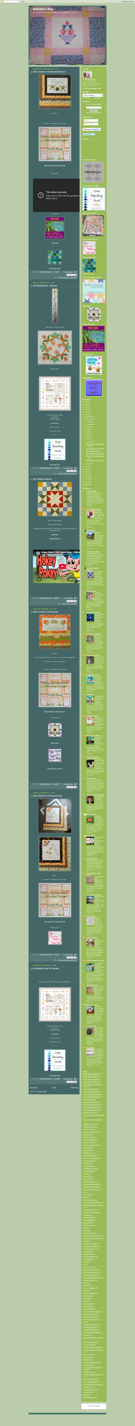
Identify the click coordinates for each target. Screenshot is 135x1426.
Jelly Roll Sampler (89, 1257)
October (89, 422)
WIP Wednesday (89, 1397)
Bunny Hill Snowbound (91, 1158)
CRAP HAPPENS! (91, 860)
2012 (86, 479)
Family (86, 1197)
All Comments (89, 124)
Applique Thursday (90, 1124)
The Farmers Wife (89, 1379)
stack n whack (88, 1354)
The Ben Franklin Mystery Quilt (93, 1374)
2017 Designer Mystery (42, 479)
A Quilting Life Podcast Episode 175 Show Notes (93, 493)
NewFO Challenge (89, 1293)
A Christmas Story (89, 1112)
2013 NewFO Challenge (91, 1082)
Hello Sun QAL (88, 1225)
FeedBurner (97, 112)
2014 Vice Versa (89, 1099)
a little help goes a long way (99, 761)
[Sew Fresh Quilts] (94, 374)
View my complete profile (92, 88)
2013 (86, 477)
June (88, 432)
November (89, 419)
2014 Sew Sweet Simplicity (92, 1094)
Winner (86, 1395)
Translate (97, 98)
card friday (98, 717)
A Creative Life (91, 1026)
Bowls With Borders (90, 1155)
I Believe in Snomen (90, 1243)
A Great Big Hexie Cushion (99, 593)
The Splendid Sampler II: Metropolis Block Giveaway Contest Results (99, 967)
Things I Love (88, 1387)
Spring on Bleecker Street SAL (67, 473)
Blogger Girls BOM (90, 1140)
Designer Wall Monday (91, 1189)
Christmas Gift (88, 1166)
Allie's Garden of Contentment (67, 277)
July (87, 429)
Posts (87, 120)
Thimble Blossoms (55, 538)
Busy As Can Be (91, 1005)
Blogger (97, 1406)
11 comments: (68, 954)
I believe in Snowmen (90, 1246)
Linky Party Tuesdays (91, 1272)
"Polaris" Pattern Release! (99, 615)
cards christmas (89, 1161)
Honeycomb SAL (89, 1233)
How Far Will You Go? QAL (92, 1236)
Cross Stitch (88, 1176)
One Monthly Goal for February (46, 968)
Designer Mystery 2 (90, 1182)
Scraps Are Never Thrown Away (99, 1008)
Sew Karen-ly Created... (94, 612)
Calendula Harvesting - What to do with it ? (99, 818)
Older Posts (74, 1087)
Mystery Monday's (89, 1288)
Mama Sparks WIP (55, 268)
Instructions (87, 1251)
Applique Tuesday (89, 1127)
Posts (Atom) (42, 1091)
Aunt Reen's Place (92, 985)
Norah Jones (88, 1296)
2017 (86, 467)
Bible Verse (87, 1134)
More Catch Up (99, 737)
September (89, 424)
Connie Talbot (88, 1171)
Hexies (86, 1228)
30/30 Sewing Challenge (91, 1110)
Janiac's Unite (88, 1254)
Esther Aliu (54, 243)
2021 (86, 407)
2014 (86, 474)
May (87, 434)
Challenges (87, 1163)
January (89, 464)
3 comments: (69, 272)
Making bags (98, 511)
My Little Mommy (99, 796)
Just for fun (87, 1267)
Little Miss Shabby (92, 552)
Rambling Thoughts (90, 1327)
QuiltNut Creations (92, 716)
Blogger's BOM (88, 1142)
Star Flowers (88, 1360)
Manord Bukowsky (90, 1280)
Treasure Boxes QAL (90, 1389)
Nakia (86, 1291)
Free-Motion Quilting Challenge (93, 1205)
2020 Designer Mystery (91, 1107)
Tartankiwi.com (88, 1372)
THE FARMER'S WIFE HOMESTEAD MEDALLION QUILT (99, 880)
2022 (86, 404)
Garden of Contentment (91, 1212)
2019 (86, 412)
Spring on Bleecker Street (92, 1347)
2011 (86, 482)
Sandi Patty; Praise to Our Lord (93, 1337)
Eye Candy (87, 1195)
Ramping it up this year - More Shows (99, 1029)
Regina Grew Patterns (91, 1330)
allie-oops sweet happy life (95, 795)
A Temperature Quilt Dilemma (99, 697)
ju (84, 1264)
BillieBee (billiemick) (91, 79)
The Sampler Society (90, 1382)
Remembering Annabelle (91, 1332)
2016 (86, 469)
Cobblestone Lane (89, 1168)
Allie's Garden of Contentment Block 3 (49, 72)
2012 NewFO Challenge (91, 1077)
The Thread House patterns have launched (99, 1050)
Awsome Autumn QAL (91, 1132)
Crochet (86, 1174)
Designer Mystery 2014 (91, 1187)
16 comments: (68, 1079)
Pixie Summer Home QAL (92, 1311)
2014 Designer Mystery (91, 1092)
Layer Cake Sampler (90, 1270)
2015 (86, 472)
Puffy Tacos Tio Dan (90, 1319)
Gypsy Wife (87, 1223)
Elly (85, 1192)
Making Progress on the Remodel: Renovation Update (99, 942)
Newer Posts (34, 1087)
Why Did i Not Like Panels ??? (99, 636)
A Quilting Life (91, 491)
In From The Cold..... (90, 1249)
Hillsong (86, 1230)
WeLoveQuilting (91, 859)
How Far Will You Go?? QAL (93, 1238)
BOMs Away (88, 1153)
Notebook (87, 1298)
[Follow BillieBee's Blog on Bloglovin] (92, 130)
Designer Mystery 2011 (91, 1184)
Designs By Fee (91, 814)
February (89, 442)
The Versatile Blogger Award (92, 1384)
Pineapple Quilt (89, 1309)
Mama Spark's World (93, 735)
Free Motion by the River (54, 768)
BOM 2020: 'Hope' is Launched (98, 919)
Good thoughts (88, 1217)
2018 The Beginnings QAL (92, 1105)
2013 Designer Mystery (91, 1079)
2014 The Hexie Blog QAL (92, 1097)
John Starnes (88, 1259)
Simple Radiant (89, 1345)
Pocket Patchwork (89, 1314)
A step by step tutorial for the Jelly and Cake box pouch (94, 780)
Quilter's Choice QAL (90, 1324)
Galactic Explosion (90, 1209)
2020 (86, 409)
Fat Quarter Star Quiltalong (92, 1202)
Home (54, 1087)
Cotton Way (54, 534)
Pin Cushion (88, 1306)
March (88, 439)
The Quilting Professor (93, 634)
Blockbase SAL (89, 1137)
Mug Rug (87, 1285)
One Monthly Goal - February (45, 286)
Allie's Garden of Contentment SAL (54, 165)
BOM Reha (87, 1148)
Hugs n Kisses (91, 778)
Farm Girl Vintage (89, 1200)
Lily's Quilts (90, 1047)
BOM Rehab (88, 1150)
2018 (86, 414)
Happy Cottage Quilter (93, 509)
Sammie (86, 1335)
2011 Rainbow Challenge (91, 1074)
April (88, 437)
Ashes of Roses (89, 1129)
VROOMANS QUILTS (93, 675)
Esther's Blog (90, 916)
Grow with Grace (89, 1220)
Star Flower (87, 1357)
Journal (86, 1262)
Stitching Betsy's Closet (91, 1362)
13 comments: (68, 468)
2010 (86, 484)
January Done (99, 676)
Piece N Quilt (90, 836)
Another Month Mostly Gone (99, 572)
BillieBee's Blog (43, 9)
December (89, 417)
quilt (85, 1322)
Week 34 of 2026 (98, 533)
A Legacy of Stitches (93, 655)
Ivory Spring (55, 423)
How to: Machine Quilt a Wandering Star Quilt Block (99, 840)
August (88, 427)
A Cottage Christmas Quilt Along (94, 1115)
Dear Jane (87, 1179)
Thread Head (90, 530)
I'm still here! (98, 657)
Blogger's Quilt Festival (91, 1145)
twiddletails (90, 694)
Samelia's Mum (91, 591)
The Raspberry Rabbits (93, 895)
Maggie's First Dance (90, 1275)
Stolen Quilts (88, 1365)
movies (86, 1283)
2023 (86, 402)
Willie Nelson (88, 1392)
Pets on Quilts (88, 1304)
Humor (86, 1241)
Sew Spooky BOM (90, 1342)
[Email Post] (75, 272)
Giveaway (87, 1215)
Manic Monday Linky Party (92, 1277)
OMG (86, 1301)
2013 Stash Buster (90, 1089)
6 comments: (69, 598)
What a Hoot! (55, 743)
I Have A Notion (91, 937)
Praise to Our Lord (89, 1317)
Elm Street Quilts (55, 464)
